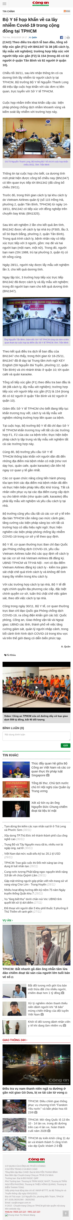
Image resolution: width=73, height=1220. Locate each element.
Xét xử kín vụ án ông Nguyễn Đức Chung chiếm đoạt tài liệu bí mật (49, 806)
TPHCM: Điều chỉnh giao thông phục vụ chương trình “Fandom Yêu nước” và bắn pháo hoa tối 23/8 (47, 1107)
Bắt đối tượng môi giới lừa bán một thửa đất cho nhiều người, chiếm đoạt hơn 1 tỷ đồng (47, 989)
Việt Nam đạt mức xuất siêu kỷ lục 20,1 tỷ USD (32, 853)
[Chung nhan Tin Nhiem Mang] (20, 1215)
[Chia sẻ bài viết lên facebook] (61, 37)
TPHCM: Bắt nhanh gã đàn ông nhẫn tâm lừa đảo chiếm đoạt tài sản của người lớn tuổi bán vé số (36, 973)
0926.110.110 (19, 1212)
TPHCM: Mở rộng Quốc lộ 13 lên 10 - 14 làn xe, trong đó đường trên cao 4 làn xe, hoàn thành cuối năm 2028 (49, 1125)
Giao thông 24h (14, 1040)
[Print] (68, 37)
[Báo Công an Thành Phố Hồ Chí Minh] (40, 3)
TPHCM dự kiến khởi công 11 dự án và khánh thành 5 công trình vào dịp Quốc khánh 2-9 (49, 1142)
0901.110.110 (34, 1212)
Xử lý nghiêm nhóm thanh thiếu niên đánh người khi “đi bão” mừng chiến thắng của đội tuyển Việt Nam (48, 1009)
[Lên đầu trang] (66, 1214)
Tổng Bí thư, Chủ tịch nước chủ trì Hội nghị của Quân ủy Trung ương (50, 787)
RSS (68, 11)
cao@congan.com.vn (21, 1203)
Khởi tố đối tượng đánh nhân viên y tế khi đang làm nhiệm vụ (49, 1023)
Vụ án (7, 920)
